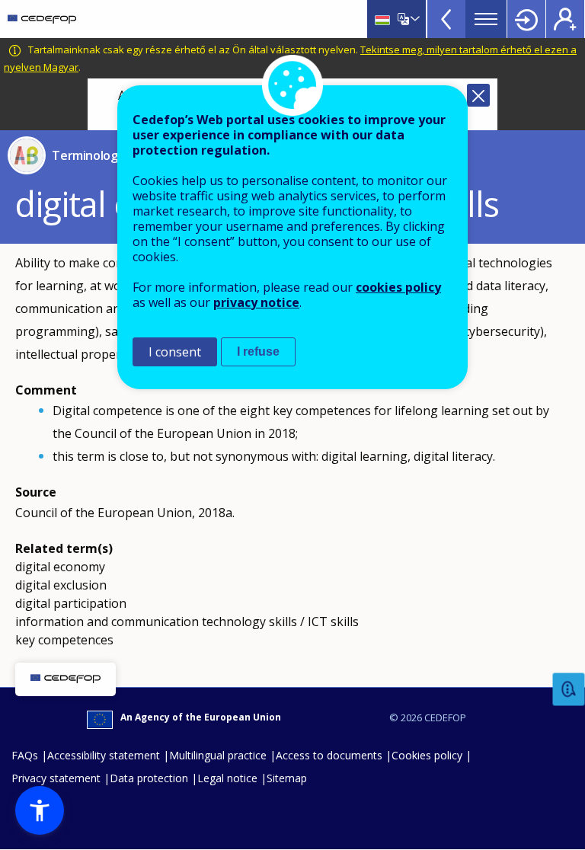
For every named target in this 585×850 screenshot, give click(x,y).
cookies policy (398, 287)
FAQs (24, 755)
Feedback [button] (569, 689)
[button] (39, 810)
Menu (486, 19)
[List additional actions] (413, 19)
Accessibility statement (103, 755)
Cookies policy (427, 755)
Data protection (149, 778)
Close (478, 95)
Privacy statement (56, 778)
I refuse (258, 351)
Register (565, 19)
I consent (175, 352)
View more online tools (446, 19)
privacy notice (256, 302)
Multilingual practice (218, 755)
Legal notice (227, 778)
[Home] (42, 19)
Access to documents (329, 755)
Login (526, 19)
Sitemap (287, 778)
